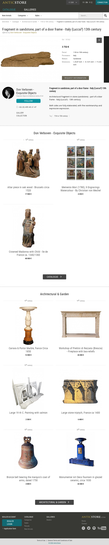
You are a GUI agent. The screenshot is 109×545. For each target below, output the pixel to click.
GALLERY (20, 113)
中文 (91, 2)
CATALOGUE (9, 9)
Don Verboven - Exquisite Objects (26, 91)
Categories (28, 520)
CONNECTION (102, 2)
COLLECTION (21, 116)
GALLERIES (30, 9)
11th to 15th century (47, 22)
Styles (26, 523)
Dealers (49, 520)
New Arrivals (6, 15)
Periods (27, 526)
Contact (84, 523)
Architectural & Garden (29, 22)
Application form (10, 528)
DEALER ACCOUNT (9, 517)
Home (84, 521)
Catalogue (15, 22)
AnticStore (5, 22)
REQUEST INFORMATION (75, 78)
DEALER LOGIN (10, 523)
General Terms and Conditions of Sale (60, 540)
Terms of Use (41, 540)
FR (83, 2)
